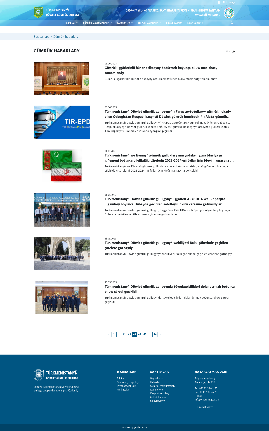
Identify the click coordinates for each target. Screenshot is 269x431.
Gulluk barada (174, 23)
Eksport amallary (159, 393)
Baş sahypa (42, 36)
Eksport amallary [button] (148, 23)
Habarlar (155, 382)
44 (139, 334)
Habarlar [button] (70, 23)
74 (155, 334)
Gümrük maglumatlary (96, 23)
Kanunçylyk (123, 23)
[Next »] (160, 334)
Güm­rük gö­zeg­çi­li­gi (128, 382)
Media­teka (123, 389)
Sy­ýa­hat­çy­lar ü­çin (126, 386)
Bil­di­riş (120, 378)
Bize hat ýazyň (205, 407)
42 (129, 334)
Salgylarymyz (195, 23)
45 (144, 334)
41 (124, 334)
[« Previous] (108, 334)
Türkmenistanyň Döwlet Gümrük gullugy (62, 12)
